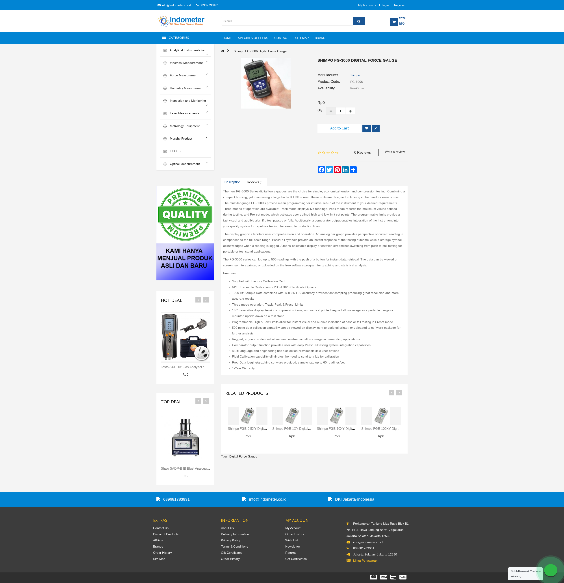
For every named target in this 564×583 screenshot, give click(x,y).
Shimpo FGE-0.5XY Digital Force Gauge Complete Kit (266, 428)
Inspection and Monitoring (187, 100)
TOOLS (174, 151)
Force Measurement (183, 75)
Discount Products (165, 534)
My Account (293, 528)
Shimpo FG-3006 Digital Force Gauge (260, 51)
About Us (227, 528)
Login (385, 5)
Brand (320, 38)
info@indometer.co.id (176, 5)
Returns (290, 552)
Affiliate (158, 540)
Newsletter (292, 546)
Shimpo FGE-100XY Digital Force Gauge (390, 428)
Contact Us (161, 528)
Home (227, 38)
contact (281, 38)
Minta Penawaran (365, 560)
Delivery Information (235, 534)
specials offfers (253, 38)
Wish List (291, 540)
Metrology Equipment (184, 126)
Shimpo (354, 75)
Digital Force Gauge (243, 456)
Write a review (395, 151)
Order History (162, 552)
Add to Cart (339, 128)
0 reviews (362, 152)
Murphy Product (180, 138)
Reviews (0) (255, 182)
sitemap (302, 38)
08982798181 (209, 5)
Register (399, 5)
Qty (318, 110)
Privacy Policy (230, 540)
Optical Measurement (184, 164)
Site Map (159, 559)
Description (232, 182)
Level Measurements (184, 113)
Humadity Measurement (186, 88)
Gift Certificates (231, 552)
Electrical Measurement (186, 63)
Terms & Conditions (234, 546)
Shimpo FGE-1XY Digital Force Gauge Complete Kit (309, 428)
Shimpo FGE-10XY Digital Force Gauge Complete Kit (355, 428)
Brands (158, 546)
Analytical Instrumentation (187, 50)
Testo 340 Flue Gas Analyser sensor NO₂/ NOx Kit (197, 367)
